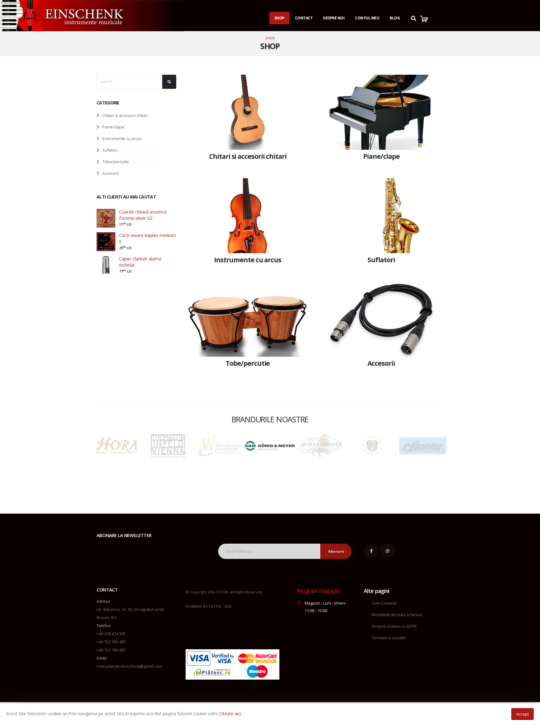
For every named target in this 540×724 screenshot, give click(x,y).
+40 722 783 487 (111, 642)
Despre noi (333, 18)
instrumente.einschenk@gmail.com (129, 666)
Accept (522, 714)
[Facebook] (371, 550)
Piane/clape (113, 127)
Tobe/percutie (115, 161)
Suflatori (110, 150)
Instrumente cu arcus (122, 138)
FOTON (215, 606)
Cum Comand (384, 603)
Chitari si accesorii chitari (125, 115)
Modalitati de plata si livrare (397, 614)
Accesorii (110, 173)
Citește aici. (230, 713)
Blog (395, 18)
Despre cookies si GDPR (394, 626)
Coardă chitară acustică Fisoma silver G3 (143, 215)
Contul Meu (367, 18)
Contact (304, 18)
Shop (279, 18)
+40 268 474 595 (111, 633)
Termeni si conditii (389, 638)
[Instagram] (387, 550)
